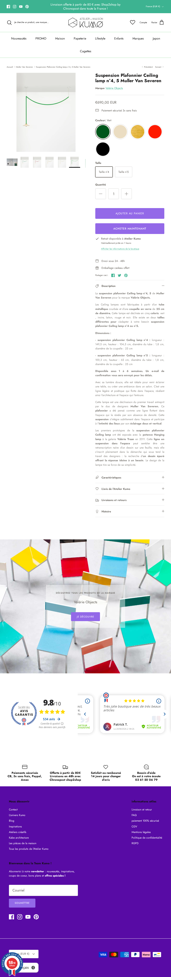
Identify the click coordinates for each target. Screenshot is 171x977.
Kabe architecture (19, 838)
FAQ (134, 815)
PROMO (40, 38)
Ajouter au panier (130, 213)
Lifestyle (100, 38)
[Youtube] (20, 6)
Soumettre (22, 903)
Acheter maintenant (129, 229)
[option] (46, 112)
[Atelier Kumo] (85, 22)
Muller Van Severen (24, 66)
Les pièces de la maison (22, 843)
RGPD (135, 843)
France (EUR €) (153, 6)
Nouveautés (18, 38)
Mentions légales (141, 832)
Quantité (100, 185)
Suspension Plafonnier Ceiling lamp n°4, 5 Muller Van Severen (63, 66)
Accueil (10, 66)
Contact (13, 810)
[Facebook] (8, 6)
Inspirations (15, 827)
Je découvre (85, 616)
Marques (138, 38)
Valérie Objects (114, 88)
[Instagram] (14, 6)
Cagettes (85, 51)
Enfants (119, 38)
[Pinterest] (27, 6)
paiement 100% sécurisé (145, 821)
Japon (156, 38)
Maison (60, 38)
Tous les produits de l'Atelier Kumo (29, 849)
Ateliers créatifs (17, 832)
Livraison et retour (142, 810)
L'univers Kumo (17, 815)
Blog (11, 821)
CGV (134, 827)
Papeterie (80, 38)
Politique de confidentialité (147, 838)
